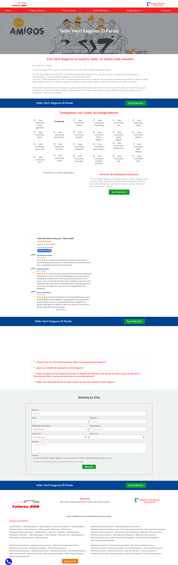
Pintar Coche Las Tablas (116, 548)
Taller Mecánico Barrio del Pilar (53, 553)
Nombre (35, 410)
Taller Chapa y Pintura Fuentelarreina (103, 540)
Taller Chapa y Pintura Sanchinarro (102, 532)
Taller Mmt (52, 532)
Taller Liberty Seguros (30, 526)
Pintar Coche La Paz (97, 553)
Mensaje (35, 442)
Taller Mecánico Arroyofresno (18, 545)
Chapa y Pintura (37, 10)
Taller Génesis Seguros (36, 535)
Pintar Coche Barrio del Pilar (114, 553)
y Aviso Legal (77, 461)
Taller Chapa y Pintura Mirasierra (123, 535)
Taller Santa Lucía (63, 535)
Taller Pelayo (55, 529)
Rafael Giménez (43, 269)
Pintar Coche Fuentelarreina (152, 553)
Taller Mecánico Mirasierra (76, 551)
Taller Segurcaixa (44, 529)
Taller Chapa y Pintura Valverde (145, 535)
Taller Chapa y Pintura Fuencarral (131, 529)
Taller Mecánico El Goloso (58, 551)
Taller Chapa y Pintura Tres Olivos (150, 532)
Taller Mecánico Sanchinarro (57, 548)
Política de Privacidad (102, 516)
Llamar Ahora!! (158, 3)
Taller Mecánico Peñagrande (74, 553)
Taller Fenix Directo (73, 532)
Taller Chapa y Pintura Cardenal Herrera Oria (105, 529)
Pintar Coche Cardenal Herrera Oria (142, 545)
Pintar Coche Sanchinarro (133, 548)
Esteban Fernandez (44, 255)
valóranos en (43, 250)
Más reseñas (61, 310)
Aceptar (34, 455)
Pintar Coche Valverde (149, 551)
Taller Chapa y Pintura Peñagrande (147, 537)
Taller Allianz (61, 532)
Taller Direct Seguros (16, 529)
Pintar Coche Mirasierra (132, 551)
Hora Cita (94, 434)
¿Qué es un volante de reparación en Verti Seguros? (60, 368)
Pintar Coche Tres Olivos (98, 551)
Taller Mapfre (13, 535)
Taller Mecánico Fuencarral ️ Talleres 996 (55, 238)
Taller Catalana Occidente (61, 526)
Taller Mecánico (101, 10)
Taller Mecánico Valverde (17, 553)
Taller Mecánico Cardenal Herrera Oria (65, 545)
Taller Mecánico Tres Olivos (39, 551)
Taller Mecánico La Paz (34, 553)
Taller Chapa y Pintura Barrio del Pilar (122, 537)
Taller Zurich (23, 535)
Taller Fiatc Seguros (42, 537)
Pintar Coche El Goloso (115, 551)
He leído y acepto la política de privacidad (52, 461)
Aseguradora (95, 426)
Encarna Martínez (44, 292)
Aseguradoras (133, 10)
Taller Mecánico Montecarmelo (19, 551)
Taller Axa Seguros (45, 526)
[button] (89, 362)
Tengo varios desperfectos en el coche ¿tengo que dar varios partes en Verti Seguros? (75, 382)
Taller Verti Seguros (15, 526)
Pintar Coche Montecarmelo (153, 548)
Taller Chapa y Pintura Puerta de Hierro (127, 526)
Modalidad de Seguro (40, 426)
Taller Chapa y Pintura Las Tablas (154, 529)
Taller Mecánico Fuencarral (18, 548)
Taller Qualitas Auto (77, 535)
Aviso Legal (71, 516)
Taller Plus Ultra (14, 537)
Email (33, 418)
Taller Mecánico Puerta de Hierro (40, 545)
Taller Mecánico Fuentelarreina (19, 556)
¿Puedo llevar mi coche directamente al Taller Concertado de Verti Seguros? (71, 362)
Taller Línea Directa (31, 529)
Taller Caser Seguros (77, 526)
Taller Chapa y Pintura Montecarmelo (126, 532)
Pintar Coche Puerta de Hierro (119, 545)
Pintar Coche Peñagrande (133, 553)
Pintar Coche (68, 10)
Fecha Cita (36, 434)
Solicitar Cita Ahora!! (149, 500)
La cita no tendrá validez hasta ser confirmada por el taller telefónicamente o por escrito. (72, 458)
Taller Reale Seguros (27, 537)
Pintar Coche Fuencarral (99, 548)
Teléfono (93, 418)
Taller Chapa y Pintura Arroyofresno (102, 526)
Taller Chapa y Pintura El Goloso (101, 535)
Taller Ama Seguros (41, 532)
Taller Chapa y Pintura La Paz (100, 537)
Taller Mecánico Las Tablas (37, 548)
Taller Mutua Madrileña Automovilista (21, 532)
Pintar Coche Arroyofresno (99, 545)
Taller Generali (65, 529)
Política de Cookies (85, 516)
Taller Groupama (51, 535)
